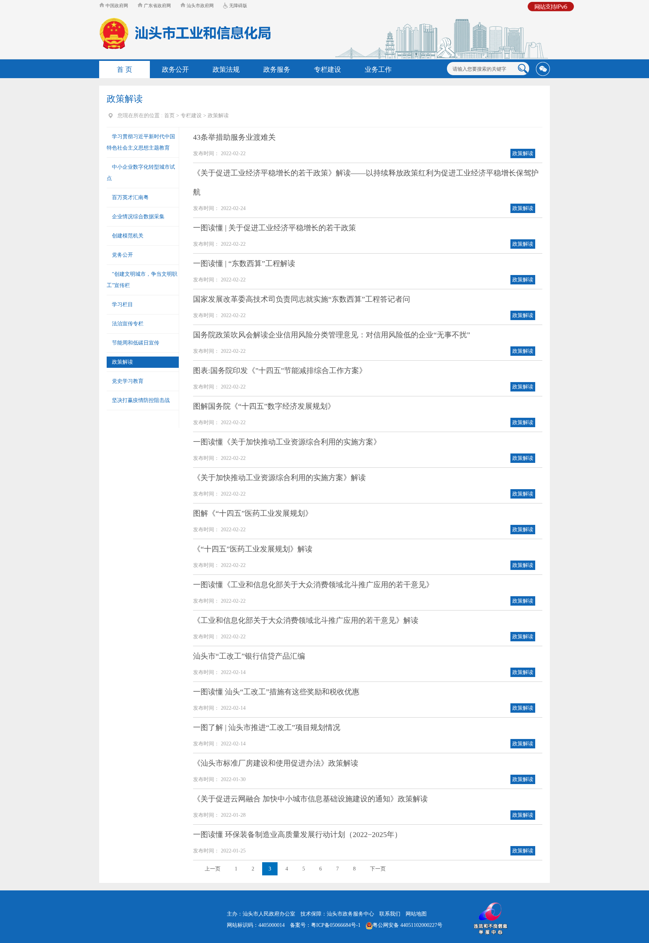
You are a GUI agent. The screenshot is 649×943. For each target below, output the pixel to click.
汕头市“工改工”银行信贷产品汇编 (249, 656)
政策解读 (218, 115)
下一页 (378, 869)
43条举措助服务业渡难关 (234, 137)
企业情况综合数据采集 (138, 216)
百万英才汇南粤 (130, 197)
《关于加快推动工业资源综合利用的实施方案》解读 (279, 477)
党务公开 (122, 255)
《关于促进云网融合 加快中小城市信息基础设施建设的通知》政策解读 (310, 799)
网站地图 (416, 914)
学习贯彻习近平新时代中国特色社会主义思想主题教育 (141, 142)
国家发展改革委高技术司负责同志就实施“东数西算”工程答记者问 (301, 299)
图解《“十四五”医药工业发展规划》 (252, 513)
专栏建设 (191, 115)
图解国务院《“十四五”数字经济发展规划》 (264, 406)
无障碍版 (237, 5)
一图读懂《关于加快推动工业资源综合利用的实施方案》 (287, 442)
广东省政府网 (157, 5)
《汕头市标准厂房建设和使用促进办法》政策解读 (275, 763)
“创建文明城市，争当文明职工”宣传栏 (142, 279)
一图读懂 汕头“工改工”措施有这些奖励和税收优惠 (276, 692)
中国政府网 (116, 5)
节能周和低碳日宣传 (135, 343)
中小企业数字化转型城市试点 (141, 172)
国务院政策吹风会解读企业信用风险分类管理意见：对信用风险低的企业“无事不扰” (331, 335)
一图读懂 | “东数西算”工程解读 (244, 263)
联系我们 (389, 914)
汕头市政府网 (200, 5)
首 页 (124, 69)
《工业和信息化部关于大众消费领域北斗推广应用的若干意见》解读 (305, 620)
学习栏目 (122, 304)
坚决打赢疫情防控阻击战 (141, 400)
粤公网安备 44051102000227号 (407, 925)
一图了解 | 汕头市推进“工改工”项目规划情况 (266, 727)
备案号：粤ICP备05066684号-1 (325, 925)
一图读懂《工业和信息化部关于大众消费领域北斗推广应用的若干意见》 (313, 584)
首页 (169, 115)
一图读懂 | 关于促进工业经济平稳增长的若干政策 (274, 228)
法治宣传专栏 (127, 323)
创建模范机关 (127, 236)
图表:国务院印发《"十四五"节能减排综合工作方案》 (280, 370)
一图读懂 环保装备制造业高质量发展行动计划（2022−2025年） (297, 834)
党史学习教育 (127, 381)
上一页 (212, 869)
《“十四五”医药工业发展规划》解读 (252, 549)
